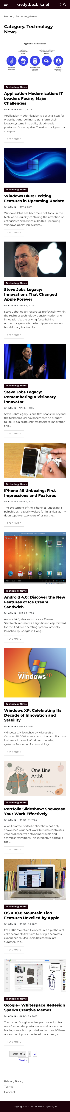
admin (12, 109)
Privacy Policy (13, 1081)
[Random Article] (59, 4)
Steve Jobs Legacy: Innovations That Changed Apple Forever (30, 294)
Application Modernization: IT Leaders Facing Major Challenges (33, 98)
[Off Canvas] (6, 5)
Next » (23, 1060)
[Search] (64, 4)
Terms (8, 1086)
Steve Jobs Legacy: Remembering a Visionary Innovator (30, 397)
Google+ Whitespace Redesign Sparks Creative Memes (34, 1007)
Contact (9, 1092)
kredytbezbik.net (32, 4)
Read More (14, 139)
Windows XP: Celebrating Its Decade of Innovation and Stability (32, 715)
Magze (53, 1106)
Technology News (16, 87)
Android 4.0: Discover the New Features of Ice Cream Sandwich (34, 602)
